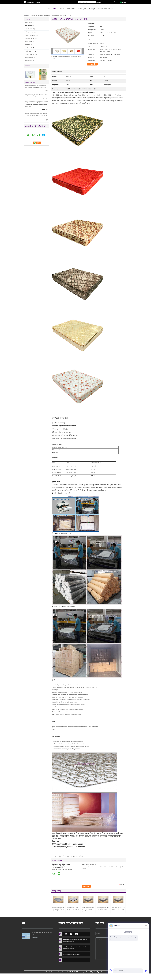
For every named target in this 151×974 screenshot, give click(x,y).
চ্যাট (92, 64)
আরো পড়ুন (35, 937)
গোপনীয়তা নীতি (48, 972)
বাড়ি (49, 9)
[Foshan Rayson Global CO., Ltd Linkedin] (66, 933)
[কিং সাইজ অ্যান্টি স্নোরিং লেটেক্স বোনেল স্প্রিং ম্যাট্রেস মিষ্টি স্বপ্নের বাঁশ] (88, 899)
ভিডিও (62, 9)
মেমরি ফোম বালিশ (28, 48)
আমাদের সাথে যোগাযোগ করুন (105, 9)
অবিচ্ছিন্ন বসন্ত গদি (29, 32)
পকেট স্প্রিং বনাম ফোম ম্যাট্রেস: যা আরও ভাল (42, 933)
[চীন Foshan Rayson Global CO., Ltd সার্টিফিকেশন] (30, 74)
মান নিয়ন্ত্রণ (92, 9)
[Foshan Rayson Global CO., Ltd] (35, 8)
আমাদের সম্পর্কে (71, 9)
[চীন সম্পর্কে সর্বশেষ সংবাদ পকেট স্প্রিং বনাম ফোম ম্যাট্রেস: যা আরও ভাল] (26, 936)
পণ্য (55, 9)
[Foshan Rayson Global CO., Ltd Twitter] (76, 933)
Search (98, 2)
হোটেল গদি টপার (28, 60)
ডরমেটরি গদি (27, 45)
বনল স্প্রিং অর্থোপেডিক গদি (78, 856)
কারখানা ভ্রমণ (82, 9)
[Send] (146, 970)
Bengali (124, 2)
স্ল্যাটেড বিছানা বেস (29, 57)
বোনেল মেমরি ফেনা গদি (59, 856)
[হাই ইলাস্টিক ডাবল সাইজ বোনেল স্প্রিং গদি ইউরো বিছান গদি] (103, 899)
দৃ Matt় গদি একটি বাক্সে (30, 35)
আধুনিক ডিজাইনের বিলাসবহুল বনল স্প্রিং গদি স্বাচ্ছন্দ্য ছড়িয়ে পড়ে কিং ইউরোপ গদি (58, 909)
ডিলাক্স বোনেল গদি (68, 856)
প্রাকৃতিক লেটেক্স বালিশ (29, 51)
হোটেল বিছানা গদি (28, 29)
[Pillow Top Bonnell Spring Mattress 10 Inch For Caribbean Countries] (67, 35)
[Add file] (110, 970)
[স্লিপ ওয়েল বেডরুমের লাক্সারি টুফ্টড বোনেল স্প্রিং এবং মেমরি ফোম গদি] (73, 899)
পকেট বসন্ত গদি (28, 22)
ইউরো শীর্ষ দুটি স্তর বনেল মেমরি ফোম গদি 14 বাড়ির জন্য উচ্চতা (118, 908)
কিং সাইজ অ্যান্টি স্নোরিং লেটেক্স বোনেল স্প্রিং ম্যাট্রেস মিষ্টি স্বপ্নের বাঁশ (88, 909)
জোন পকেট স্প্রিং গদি (29, 38)
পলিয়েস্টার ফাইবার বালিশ (30, 54)
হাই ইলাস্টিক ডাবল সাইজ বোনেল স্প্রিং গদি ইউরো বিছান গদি (103, 908)
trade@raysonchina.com (34, 2)
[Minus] (146, 925)
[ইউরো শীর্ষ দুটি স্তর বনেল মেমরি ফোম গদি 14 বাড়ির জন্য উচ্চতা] (118, 899)
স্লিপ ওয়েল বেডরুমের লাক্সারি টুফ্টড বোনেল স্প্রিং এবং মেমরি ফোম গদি (73, 909)
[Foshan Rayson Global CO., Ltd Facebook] (71, 933)
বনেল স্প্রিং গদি (34, 15)
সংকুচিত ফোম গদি (28, 41)
